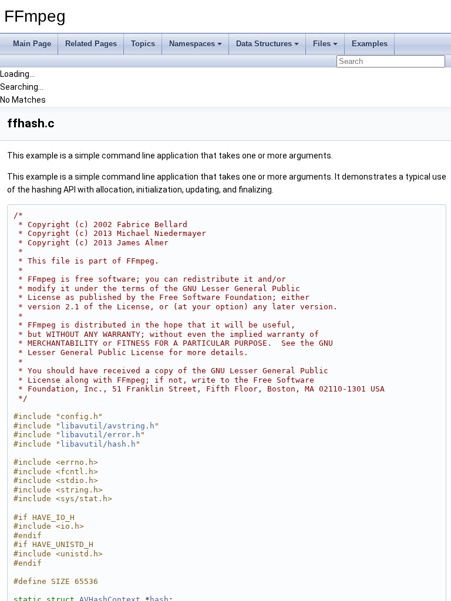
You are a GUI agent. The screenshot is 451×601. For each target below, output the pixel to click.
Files (322, 43)
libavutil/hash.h (98, 444)
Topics (143, 43)
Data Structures (264, 43)
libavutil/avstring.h (107, 425)
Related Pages (91, 43)
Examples (370, 43)
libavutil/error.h (100, 434)
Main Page (32, 43)
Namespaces (192, 43)
